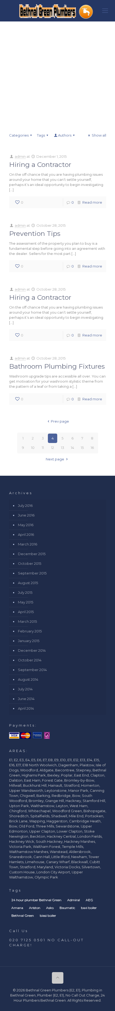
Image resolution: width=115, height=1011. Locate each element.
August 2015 (28, 583)
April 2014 (26, 708)
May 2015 (25, 602)
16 (92, 447)
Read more (92, 202)
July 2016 (25, 505)
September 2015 (32, 573)
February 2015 (30, 631)
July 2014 (25, 689)
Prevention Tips (34, 233)
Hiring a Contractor (40, 164)
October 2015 (29, 563)
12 (52, 447)
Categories (19, 135)
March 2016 (27, 544)
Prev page (60, 421)
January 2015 (28, 641)
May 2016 (25, 525)
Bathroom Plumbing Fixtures (57, 366)
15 (82, 447)
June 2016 (26, 515)
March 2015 (27, 621)
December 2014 (32, 650)
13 (62, 447)
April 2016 (26, 534)
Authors (64, 135)
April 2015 (26, 612)
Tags (41, 135)
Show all (99, 135)
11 (43, 447)
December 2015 (31, 554)
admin (20, 156)
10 (32, 447)
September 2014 (32, 670)
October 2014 (29, 660)
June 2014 (26, 699)
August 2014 (28, 679)
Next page (55, 459)
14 (72, 447)
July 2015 (25, 592)
